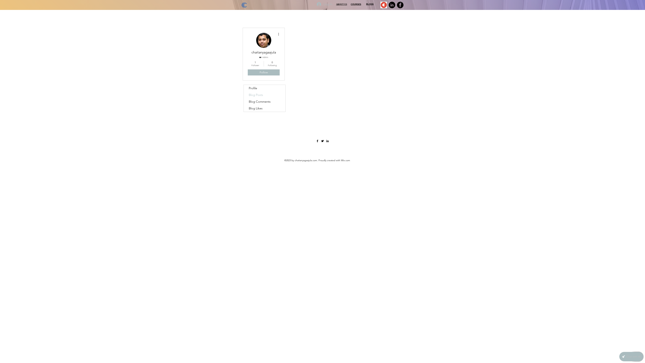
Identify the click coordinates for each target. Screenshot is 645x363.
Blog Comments (260, 102)
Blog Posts (256, 95)
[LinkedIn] (392, 5)
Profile (253, 88)
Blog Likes (256, 108)
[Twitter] (322, 141)
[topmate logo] (383, 5)
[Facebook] (400, 5)
